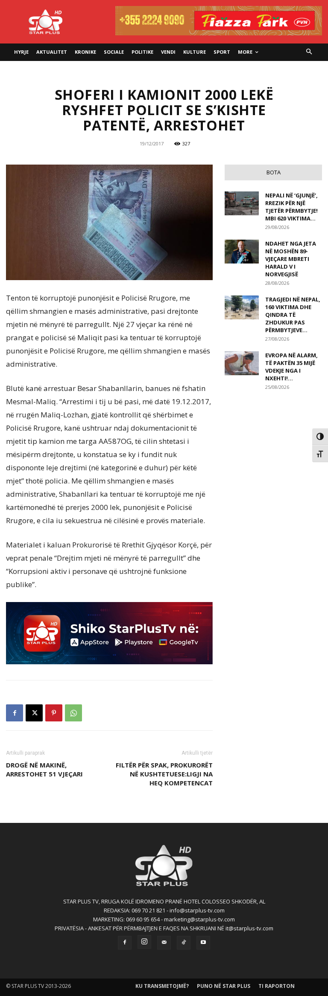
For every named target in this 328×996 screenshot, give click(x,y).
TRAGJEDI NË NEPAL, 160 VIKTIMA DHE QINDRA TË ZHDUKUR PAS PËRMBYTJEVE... (292, 314)
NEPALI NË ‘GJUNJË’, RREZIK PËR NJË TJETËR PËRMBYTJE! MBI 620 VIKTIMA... (291, 206)
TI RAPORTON (276, 986)
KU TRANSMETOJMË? (162, 986)
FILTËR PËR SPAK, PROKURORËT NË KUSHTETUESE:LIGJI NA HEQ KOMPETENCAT (164, 774)
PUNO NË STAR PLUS (223, 986)
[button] (309, 52)
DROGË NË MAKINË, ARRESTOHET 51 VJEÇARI (44, 769)
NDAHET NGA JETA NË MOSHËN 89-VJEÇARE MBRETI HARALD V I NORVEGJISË (290, 259)
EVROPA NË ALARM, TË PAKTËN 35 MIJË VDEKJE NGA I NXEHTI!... (291, 366)
